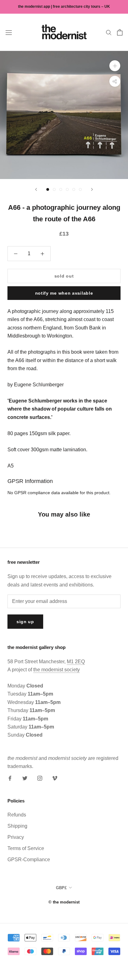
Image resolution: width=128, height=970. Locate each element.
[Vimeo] (54, 778)
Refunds (16, 814)
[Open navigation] (9, 32)
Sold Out (64, 276)
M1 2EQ (76, 661)
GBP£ (61, 887)
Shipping (17, 826)
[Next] (92, 189)
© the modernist (64, 902)
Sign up (25, 621)
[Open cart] (119, 32)
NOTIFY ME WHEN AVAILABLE (64, 293)
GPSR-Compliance (28, 859)
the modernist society (56, 669)
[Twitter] (24, 778)
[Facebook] (9, 778)
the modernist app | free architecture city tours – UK (64, 6)
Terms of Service (25, 848)
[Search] (109, 32)
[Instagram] (39, 778)
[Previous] (36, 189)
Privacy (15, 837)
